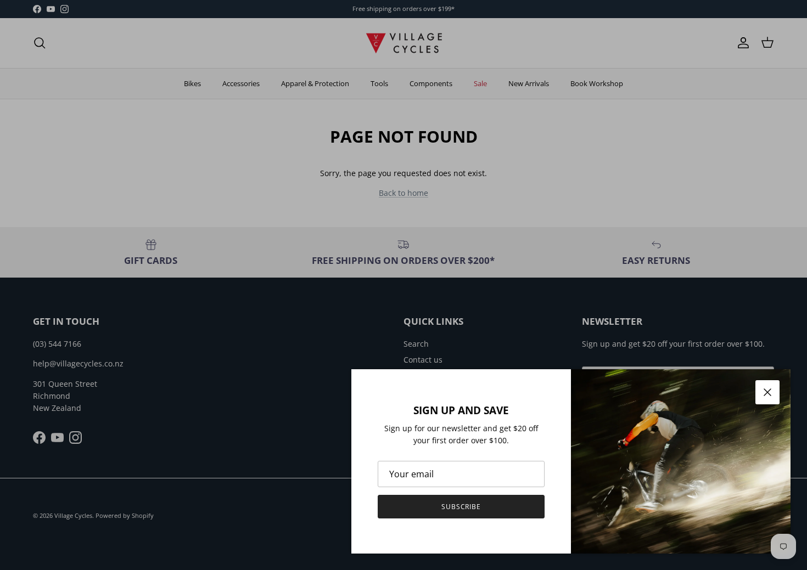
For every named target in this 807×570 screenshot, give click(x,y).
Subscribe (461, 506)
